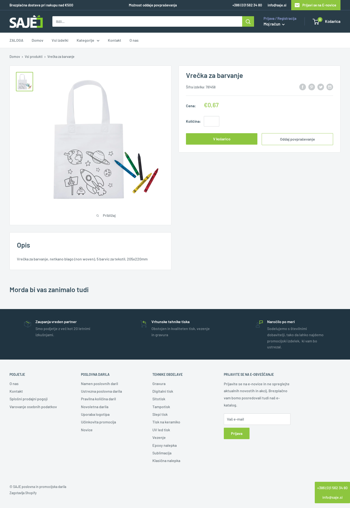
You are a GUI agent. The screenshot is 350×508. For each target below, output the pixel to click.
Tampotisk (161, 406)
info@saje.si (277, 5)
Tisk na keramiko (166, 422)
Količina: (193, 121)
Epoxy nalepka (164, 445)
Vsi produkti (34, 57)
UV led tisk (161, 429)
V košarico (221, 139)
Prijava (236, 433)
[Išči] (248, 21)
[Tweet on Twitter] (320, 86)
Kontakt (114, 40)
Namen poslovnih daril (99, 383)
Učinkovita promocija (98, 422)
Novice (87, 429)
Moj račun (272, 23)
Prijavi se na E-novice (319, 5)
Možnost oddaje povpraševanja (153, 5)
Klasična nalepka (166, 460)
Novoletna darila (94, 406)
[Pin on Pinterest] (311, 86)
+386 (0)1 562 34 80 (332, 487)
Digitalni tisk (162, 391)
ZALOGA (16, 40)
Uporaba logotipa (95, 414)
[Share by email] (329, 86)
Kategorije (85, 40)
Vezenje (159, 437)
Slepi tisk (160, 414)
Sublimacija (161, 453)
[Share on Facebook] (302, 86)
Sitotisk (158, 398)
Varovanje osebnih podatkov (33, 406)
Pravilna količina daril (98, 398)
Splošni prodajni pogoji (29, 398)
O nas (134, 40)
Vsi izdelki (60, 40)
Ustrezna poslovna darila (101, 391)
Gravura (158, 383)
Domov (37, 40)
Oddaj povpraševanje (297, 139)
